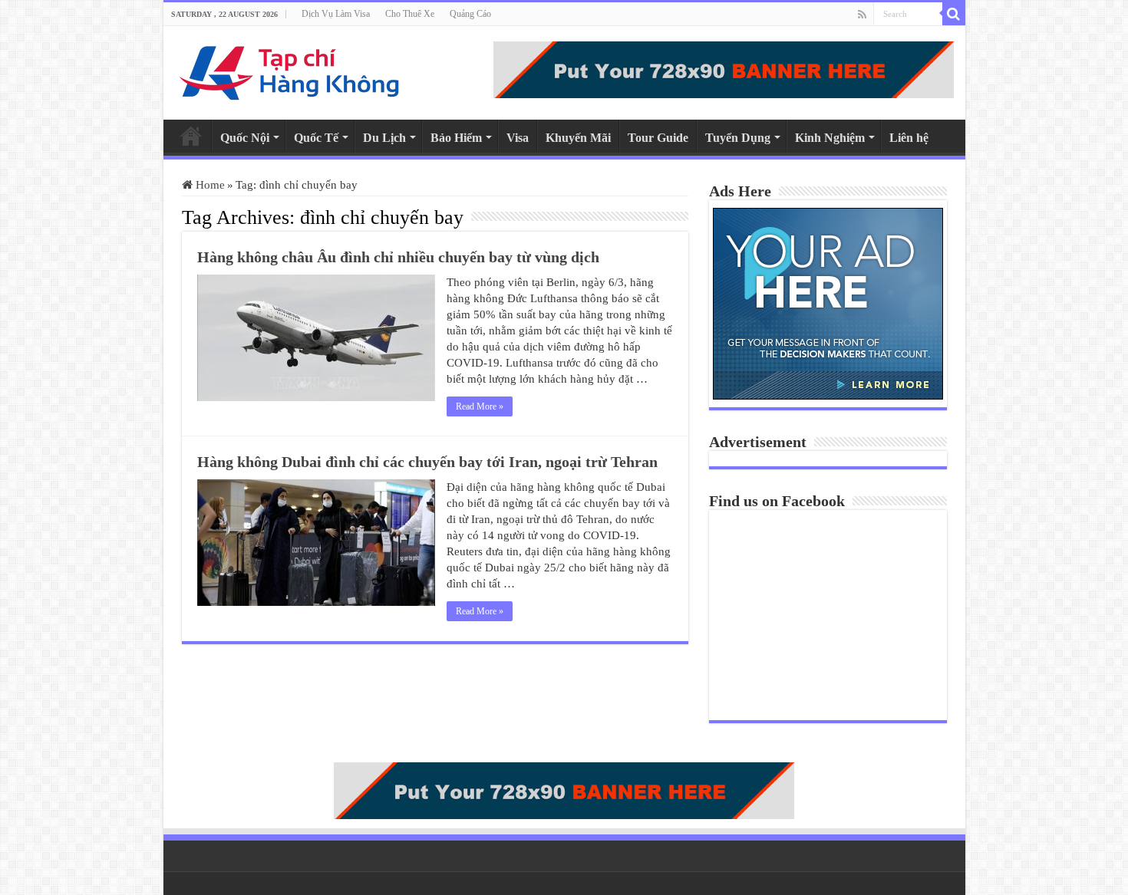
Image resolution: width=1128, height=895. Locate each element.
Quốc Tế (316, 137)
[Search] (953, 13)
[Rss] (862, 14)
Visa (517, 137)
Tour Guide (658, 137)
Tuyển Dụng (737, 137)
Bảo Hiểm (456, 137)
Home (191, 136)
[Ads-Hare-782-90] (723, 68)
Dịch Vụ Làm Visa (336, 13)
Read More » (479, 406)
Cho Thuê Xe (409, 13)
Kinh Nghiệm (830, 137)
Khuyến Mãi (578, 137)
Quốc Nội (244, 137)
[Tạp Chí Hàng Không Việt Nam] (290, 69)
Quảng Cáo (470, 13)
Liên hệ (908, 137)
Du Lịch (384, 137)
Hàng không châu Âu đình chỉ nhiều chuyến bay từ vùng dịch (398, 256)
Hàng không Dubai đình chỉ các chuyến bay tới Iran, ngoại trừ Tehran (427, 461)
